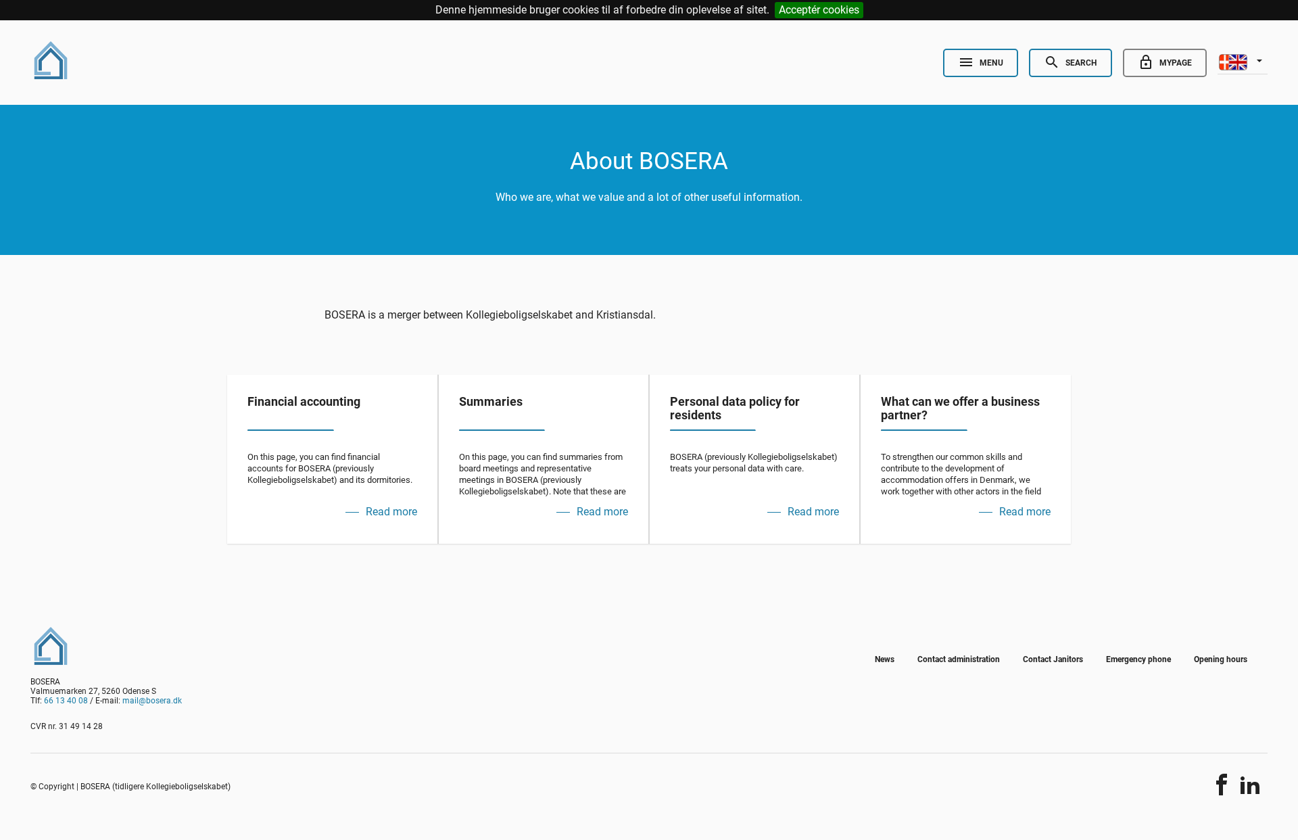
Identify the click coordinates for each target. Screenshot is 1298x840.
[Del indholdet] (1221, 784)
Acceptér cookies (819, 9)
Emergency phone (1138, 659)
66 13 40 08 (66, 700)
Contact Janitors (1053, 659)
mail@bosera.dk (152, 700)
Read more (391, 511)
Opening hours (1220, 659)
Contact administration (958, 659)
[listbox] (1243, 60)
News (884, 659)
